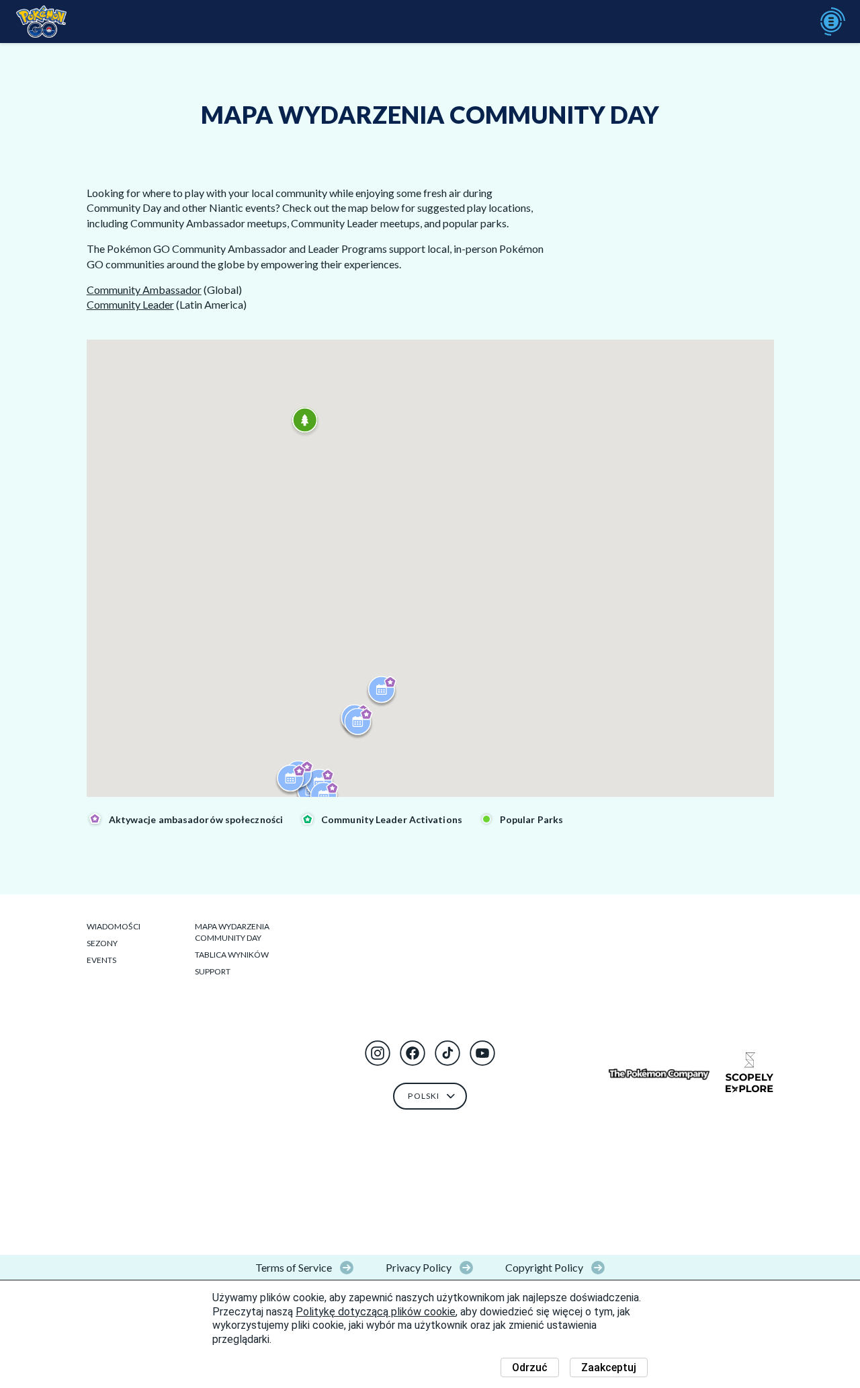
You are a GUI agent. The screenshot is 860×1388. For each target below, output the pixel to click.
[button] (377, 1053)
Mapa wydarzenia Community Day (232, 932)
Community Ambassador (144, 289)
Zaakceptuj (608, 1367)
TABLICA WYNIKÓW (232, 955)
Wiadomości (113, 926)
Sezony (102, 943)
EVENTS (101, 960)
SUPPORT (212, 971)
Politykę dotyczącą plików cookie (376, 1311)
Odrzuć (530, 1367)
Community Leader (130, 304)
